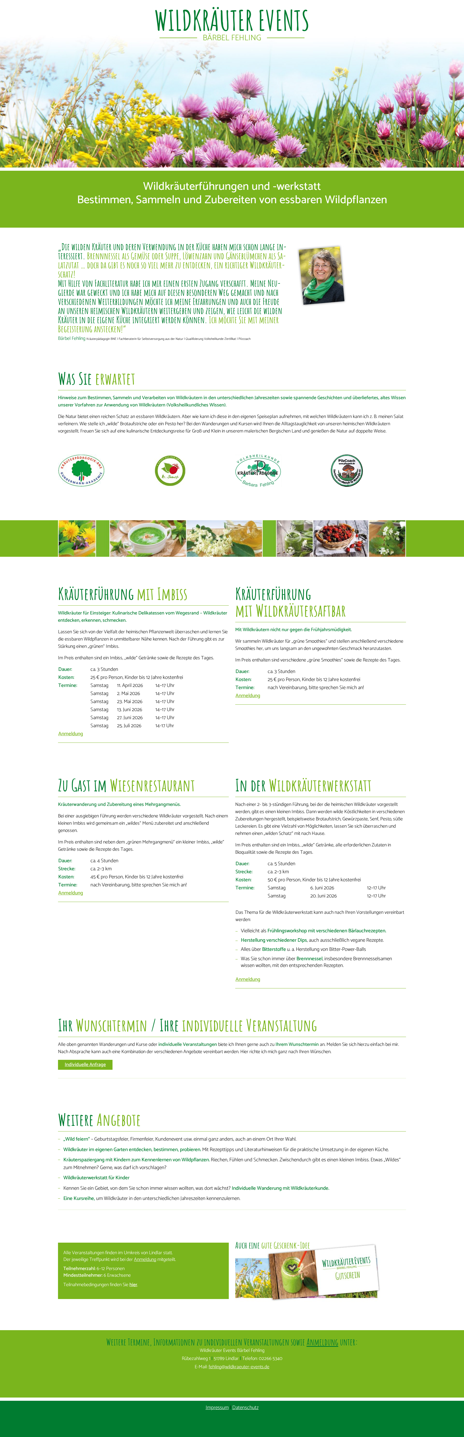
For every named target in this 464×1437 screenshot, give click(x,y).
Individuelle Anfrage (85, 1065)
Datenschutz (245, 1407)
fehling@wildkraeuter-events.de (239, 1367)
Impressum (217, 1407)
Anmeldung (70, 734)
